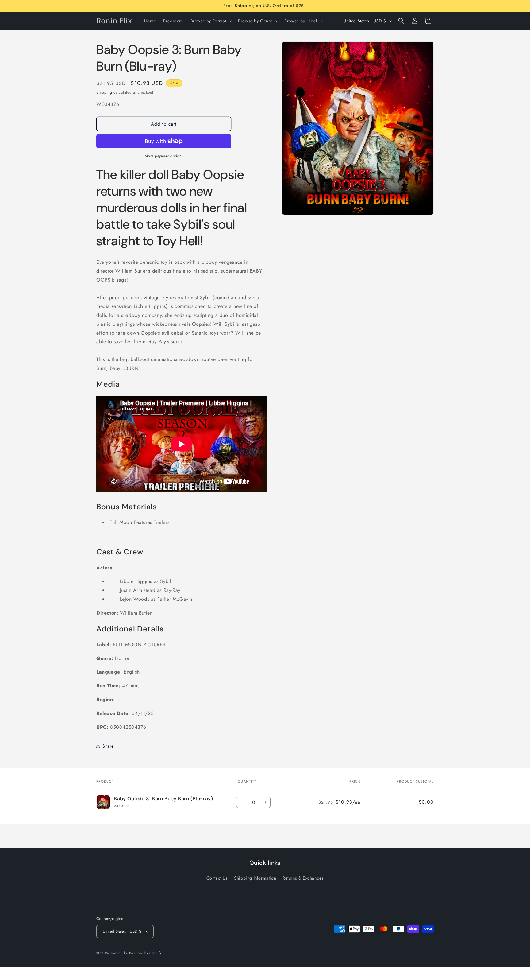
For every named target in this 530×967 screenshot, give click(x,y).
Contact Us (217, 878)
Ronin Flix (119, 952)
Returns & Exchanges (303, 878)
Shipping (104, 92)
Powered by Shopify (145, 952)
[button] (211, 20)
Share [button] (108, 746)
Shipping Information (255, 878)
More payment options (164, 156)
